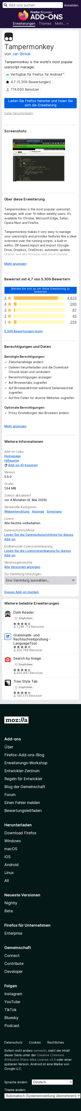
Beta (8, 911)
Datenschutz (13, 1042)
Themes (45, 23)
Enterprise (13, 933)
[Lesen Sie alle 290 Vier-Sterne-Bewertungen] (39, 304)
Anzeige (38, 511)
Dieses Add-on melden (21, 592)
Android (11, 864)
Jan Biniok (21, 54)
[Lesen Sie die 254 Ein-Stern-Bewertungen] (39, 322)
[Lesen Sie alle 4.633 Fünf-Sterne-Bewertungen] (39, 298)
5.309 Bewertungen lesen (23, 331)
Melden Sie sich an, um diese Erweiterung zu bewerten (40, 290)
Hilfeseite (11, 460)
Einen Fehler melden (22, 802)
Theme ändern (14, 1090)
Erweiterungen (24, 23)
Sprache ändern (15, 1082)
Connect (12, 955)
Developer (13, 971)
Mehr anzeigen (15, 264)
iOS (7, 856)
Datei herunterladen (18, 113)
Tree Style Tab (25, 681)
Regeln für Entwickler (23, 778)
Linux (9, 872)
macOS (10, 849)
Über (8, 747)
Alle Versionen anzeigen (22, 567)
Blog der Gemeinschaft (24, 786)
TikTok (10, 1009)
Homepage (12, 456)
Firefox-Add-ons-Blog (24, 755)
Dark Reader (23, 612)
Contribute (14, 963)
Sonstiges (54, 511)
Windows (12, 841)
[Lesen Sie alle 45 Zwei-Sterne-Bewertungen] (39, 316)
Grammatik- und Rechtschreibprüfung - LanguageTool (32, 639)
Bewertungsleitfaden (23, 810)
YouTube (12, 1001)
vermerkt (39, 1050)
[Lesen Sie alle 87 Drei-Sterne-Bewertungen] (39, 310)
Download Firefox (20, 833)
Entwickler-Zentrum (22, 771)
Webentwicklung (16, 511)
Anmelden (71, 5)
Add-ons (12, 739)
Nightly (10, 903)
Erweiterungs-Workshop (25, 763)
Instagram (13, 994)
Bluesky (11, 1017)
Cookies (35, 1042)
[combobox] (33, 5)
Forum (10, 794)
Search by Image (27, 658)
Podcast (11, 1025)
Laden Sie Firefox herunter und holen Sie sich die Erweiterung (40, 103)
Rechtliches (55, 1042)
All (6, 880)
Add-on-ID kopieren (23, 465)
